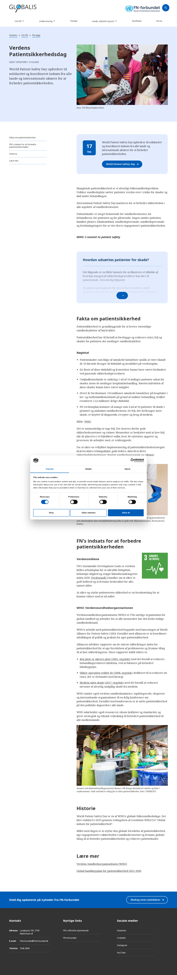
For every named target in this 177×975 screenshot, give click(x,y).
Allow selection (88, 513)
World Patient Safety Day (122, 164)
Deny (51, 513)
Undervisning (45, 21)
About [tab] (127, 469)
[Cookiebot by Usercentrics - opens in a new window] (132, 460)
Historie (13, 153)
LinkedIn (121, 937)
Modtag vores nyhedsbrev (147, 899)
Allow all (126, 513)
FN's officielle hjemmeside (76, 930)
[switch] (74, 502)
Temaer (74, 21)
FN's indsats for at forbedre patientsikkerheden (22, 145)
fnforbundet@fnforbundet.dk (34, 941)
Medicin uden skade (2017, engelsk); (102, 682)
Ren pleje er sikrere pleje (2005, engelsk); (105, 659)
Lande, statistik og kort (103, 21)
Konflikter (137, 21)
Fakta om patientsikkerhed (22, 137)
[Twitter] (166, 935)
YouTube (121, 952)
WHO (87, 421)
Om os (159, 21)
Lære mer (14, 160)
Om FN (18, 21)
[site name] (22, 9)
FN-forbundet (69, 937)
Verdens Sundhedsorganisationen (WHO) (102, 864)
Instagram (122, 945)
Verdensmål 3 (99, 577)
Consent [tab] (50, 469)
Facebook (121, 930)
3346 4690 (25, 948)
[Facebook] (166, 920)
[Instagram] (166, 928)
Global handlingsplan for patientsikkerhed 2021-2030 (109, 871)
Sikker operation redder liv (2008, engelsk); (106, 673)
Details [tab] (88, 469)
